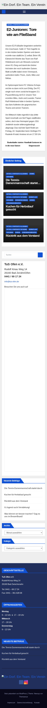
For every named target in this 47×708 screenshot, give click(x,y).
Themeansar (23, 697)
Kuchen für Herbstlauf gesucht (19, 208)
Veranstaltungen (21, 200)
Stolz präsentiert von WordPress (15, 694)
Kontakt (37, 703)
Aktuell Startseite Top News (17, 197)
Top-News (10, 176)
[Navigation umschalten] (24, 11)
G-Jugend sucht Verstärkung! (17, 507)
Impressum (11, 703)
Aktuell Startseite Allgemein (17, 24)
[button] (43, 12)
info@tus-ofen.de (11, 282)
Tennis (32, 173)
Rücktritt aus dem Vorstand (23, 235)
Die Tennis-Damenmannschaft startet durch (22, 183)
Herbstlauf (33, 197)
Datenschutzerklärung (24, 703)
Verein (32, 200)
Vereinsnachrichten (14, 203)
